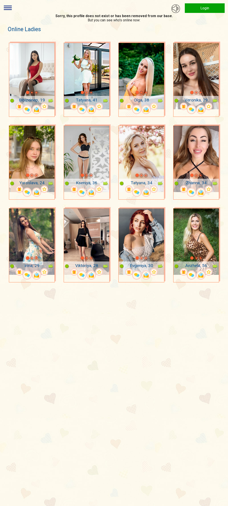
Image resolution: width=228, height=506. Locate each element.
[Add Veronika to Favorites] (208, 106)
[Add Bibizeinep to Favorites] (44, 106)
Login (204, 8)
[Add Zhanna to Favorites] (208, 189)
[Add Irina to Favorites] (44, 272)
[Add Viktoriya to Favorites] (99, 272)
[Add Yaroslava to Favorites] (44, 189)
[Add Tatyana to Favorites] (99, 106)
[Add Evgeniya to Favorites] (154, 272)
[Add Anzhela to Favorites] (208, 272)
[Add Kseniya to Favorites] (99, 189)
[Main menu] (7, 7)
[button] (21, 92)
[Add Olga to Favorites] (154, 106)
